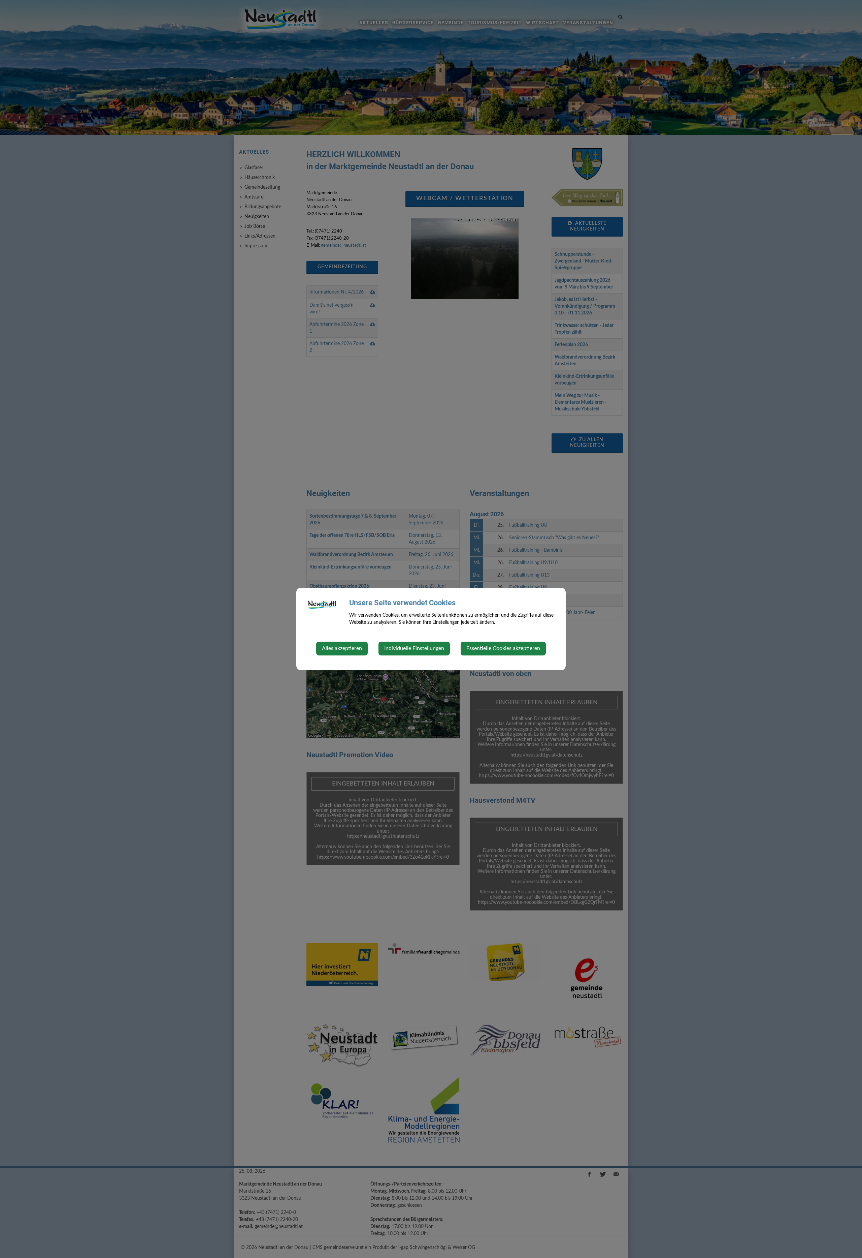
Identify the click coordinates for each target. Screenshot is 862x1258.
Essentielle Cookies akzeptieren (503, 648)
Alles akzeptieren (342, 648)
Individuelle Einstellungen (414, 648)
